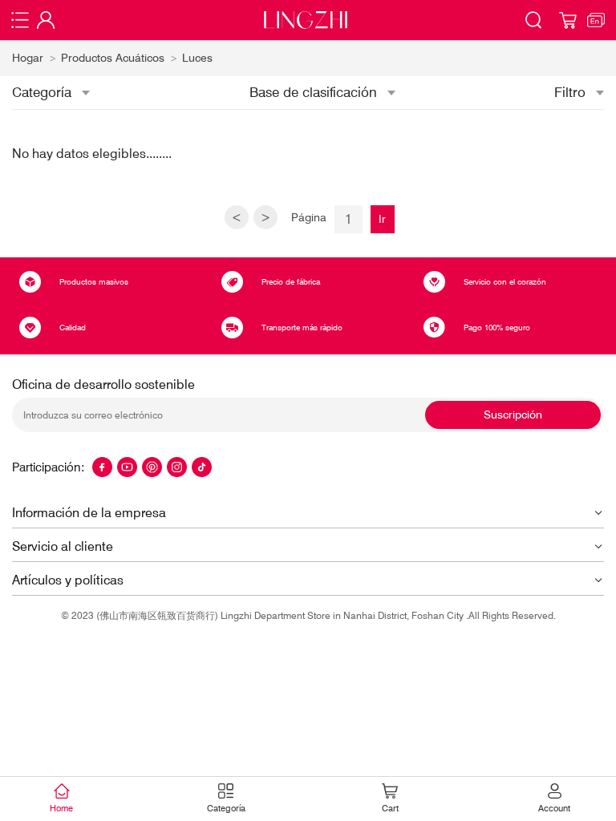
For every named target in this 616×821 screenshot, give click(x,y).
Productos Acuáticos (112, 57)
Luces (197, 57)
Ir (382, 218)
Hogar (27, 57)
